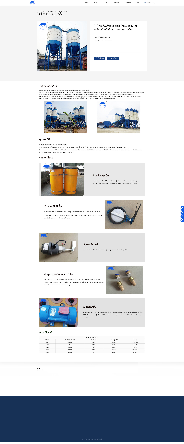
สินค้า (95, 2)
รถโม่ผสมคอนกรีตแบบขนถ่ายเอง (108, 434)
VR (138, 2)
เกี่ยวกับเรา (116, 2)
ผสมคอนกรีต (103, 424)
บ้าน (86, 2)
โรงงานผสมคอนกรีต (105, 420)
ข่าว (106, 2)
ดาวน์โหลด (114, 58)
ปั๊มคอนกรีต (103, 427)
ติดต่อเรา (128, 2)
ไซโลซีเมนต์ (50, 11)
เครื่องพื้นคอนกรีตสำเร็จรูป (107, 430)
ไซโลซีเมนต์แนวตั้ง (62, 11)
